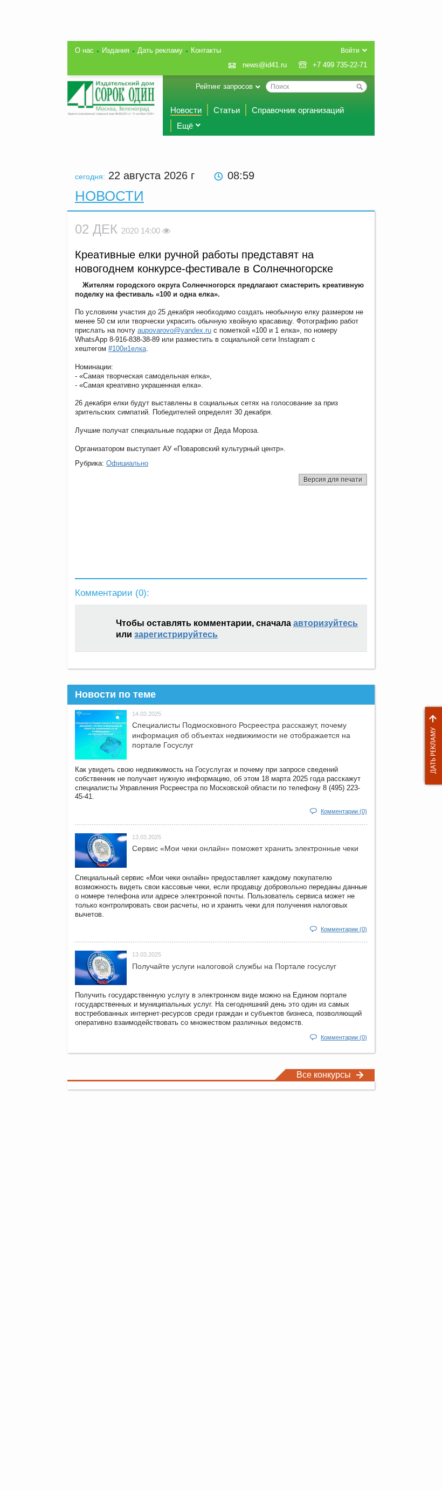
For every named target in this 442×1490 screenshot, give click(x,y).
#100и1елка (127, 349)
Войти (350, 50)
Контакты (206, 50)
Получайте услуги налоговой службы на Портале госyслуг (234, 966)
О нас (84, 50)
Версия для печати (332, 479)
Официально (127, 463)
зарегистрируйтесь (176, 634)
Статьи (226, 110)
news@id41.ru (265, 65)
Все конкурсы (323, 1074)
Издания (115, 50)
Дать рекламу (430, 746)
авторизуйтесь (325, 623)
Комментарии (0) (344, 811)
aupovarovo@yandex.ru (174, 330)
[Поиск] (359, 86)
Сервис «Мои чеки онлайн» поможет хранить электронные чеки (245, 848)
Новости (186, 110)
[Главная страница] (111, 98)
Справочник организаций (298, 110)
